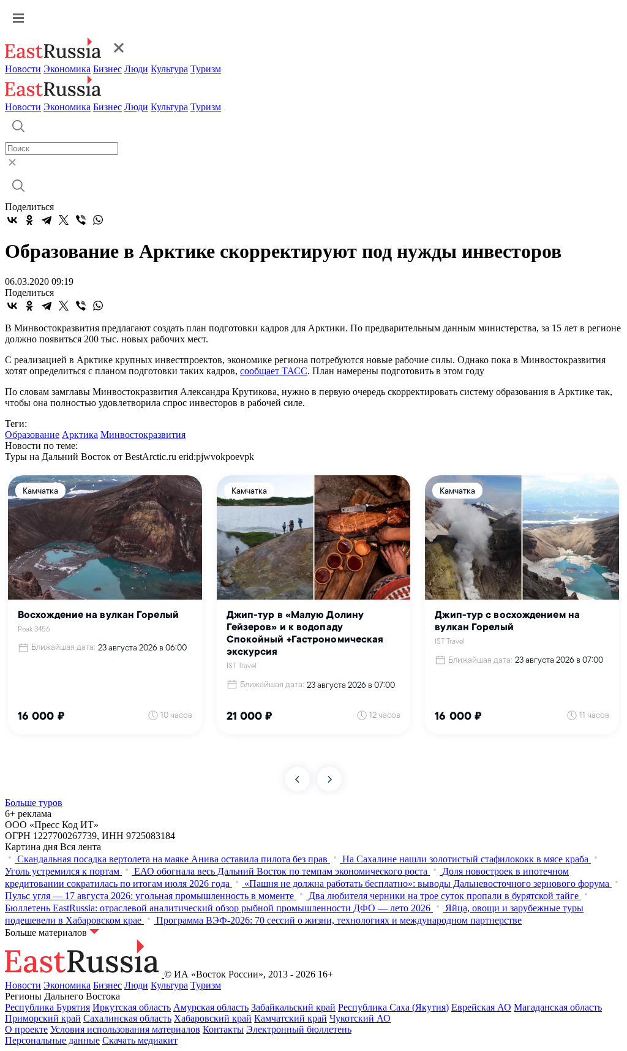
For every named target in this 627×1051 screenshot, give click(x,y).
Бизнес (107, 69)
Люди (136, 69)
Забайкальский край (293, 1007)
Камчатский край (290, 1018)
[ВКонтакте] (12, 220)
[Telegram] (46, 220)
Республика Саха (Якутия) (393, 1007)
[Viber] (80, 220)
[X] (63, 220)
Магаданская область (558, 1007)
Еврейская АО (481, 1007)
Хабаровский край (213, 1018)
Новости (23, 69)
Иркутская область (131, 1007)
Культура (169, 69)
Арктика (80, 434)
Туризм (205, 69)
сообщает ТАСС (273, 371)
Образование (32, 434)
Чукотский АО (360, 1018)
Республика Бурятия (47, 1007)
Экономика (67, 69)
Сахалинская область (127, 1018)
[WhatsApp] (98, 220)
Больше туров (33, 802)
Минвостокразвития (143, 434)
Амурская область (211, 1007)
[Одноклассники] (29, 220)
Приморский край (43, 1018)
